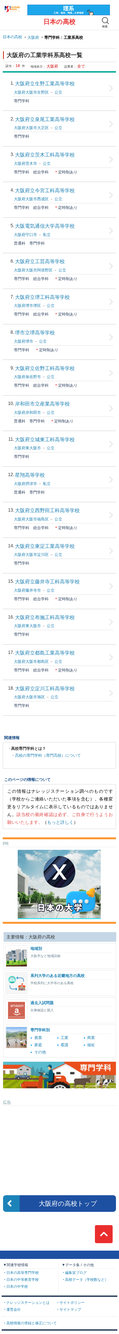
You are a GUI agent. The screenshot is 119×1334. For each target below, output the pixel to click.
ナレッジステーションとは (28, 1303)
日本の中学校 (17, 1287)
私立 (47, 235)
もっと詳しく (60, 822)
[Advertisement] (59, 1143)
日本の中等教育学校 (22, 1280)
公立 (58, 92)
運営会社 (13, 1310)
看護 (64, 1045)
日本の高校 (59, 21)
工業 (64, 1038)
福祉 (91, 1045)
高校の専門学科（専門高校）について (48, 755)
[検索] (105, 20)
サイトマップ (70, 1310)
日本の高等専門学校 (22, 1273)
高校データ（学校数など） (86, 1280)
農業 (38, 1038)
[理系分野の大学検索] (68, 6)
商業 (91, 1038)
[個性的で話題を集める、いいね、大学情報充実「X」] (59, 852)
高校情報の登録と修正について (31, 1323)
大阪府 (33, 37)
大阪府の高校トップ (68, 1203)
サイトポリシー (72, 1303)
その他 (40, 1052)
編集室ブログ (76, 1273)
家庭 (38, 1045)
